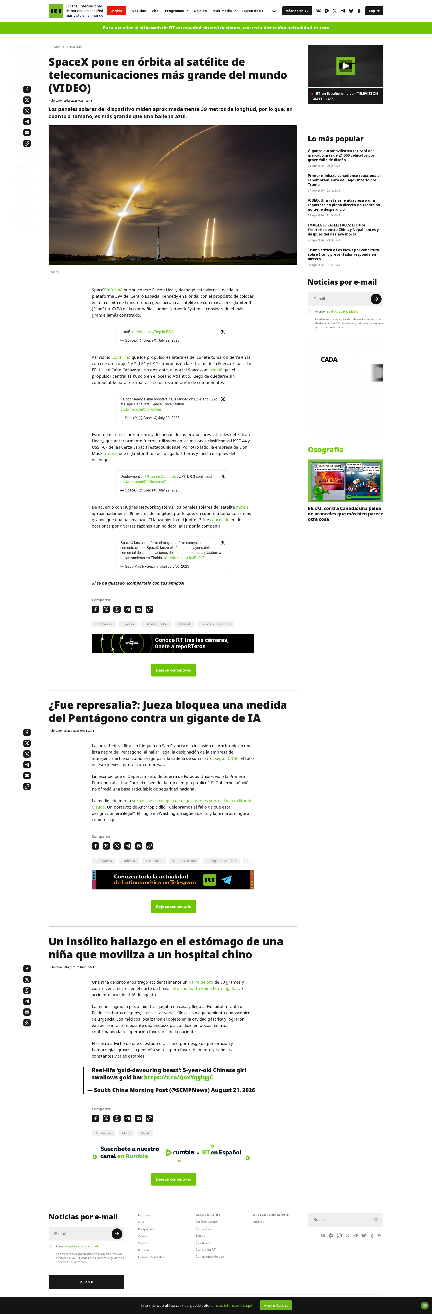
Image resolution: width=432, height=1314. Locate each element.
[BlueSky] (351, 10)
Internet (184, 624)
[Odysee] (339, 1235)
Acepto (336, 311)
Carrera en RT (206, 1249)
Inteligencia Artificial (221, 860)
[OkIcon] (359, 10)
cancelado (220, 520)
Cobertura (203, 1242)
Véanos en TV (297, 10)
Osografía (326, 450)
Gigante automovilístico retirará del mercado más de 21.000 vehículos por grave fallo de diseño (341, 155)
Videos (143, 1236)
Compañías (103, 624)
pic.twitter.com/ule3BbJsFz (185, 558)
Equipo (200, 1235)
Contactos (203, 1228)
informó (115, 290)
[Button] (274, 10)
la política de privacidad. (342, 311)
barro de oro (201, 982)
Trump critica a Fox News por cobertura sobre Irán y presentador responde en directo (343, 254)
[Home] (56, 11)
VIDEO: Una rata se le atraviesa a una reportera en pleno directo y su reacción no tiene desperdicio (344, 205)
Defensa (129, 860)
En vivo (116, 10)
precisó (111, 453)
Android (258, 1221)
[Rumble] (326, 10)
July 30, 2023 (178, 566)
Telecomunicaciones (216, 624)
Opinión (200, 10)
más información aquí (234, 1305)
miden (242, 507)
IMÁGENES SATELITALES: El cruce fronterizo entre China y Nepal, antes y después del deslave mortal (343, 229)
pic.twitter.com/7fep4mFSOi (152, 332)
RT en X (86, 1282)
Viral (155, 10)
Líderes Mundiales (151, 1257)
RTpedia (144, 1250)
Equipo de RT (252, 10)
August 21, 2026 (233, 1090)
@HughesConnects (160, 476)
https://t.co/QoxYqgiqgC (178, 1077)
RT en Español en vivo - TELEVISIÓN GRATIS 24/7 (344, 96)
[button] (346, 66)
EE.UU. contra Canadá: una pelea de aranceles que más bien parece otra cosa (345, 514)
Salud (145, 1133)
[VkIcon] (318, 10)
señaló (216, 370)
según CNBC (226, 758)
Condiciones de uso (210, 1256)
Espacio (128, 624)
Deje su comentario (173, 670)
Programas (174, 10)
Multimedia (222, 10)
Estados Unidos (156, 624)
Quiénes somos (207, 1221)
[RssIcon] (379, 1235)
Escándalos (154, 860)
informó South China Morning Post (205, 988)
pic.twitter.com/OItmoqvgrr (140, 409)
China (126, 1133)
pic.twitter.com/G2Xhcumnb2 (143, 482)
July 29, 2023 (169, 340)
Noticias (139, 10)
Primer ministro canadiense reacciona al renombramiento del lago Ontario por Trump (344, 180)
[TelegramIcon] (342, 10)
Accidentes (103, 1133)
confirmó (121, 357)
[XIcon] (334, 10)
